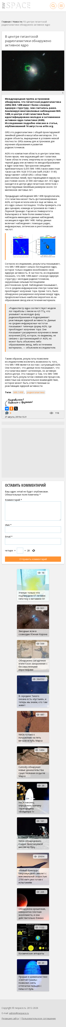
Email (8, 536)
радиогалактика (35, 392)
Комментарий (13, 499)
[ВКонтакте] (7, 408)
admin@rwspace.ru (19, 1013)
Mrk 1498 (18, 392)
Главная (6, 21)
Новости (17, 21)
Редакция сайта (10, 1018)
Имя (8, 524)
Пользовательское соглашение (38, 1018)
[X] (16, 408)
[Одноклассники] (11, 408)
